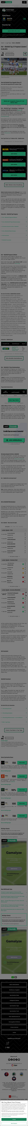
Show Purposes (14, 1123)
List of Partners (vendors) (6, 1116)
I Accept (14, 1119)
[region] (14, 1113)
